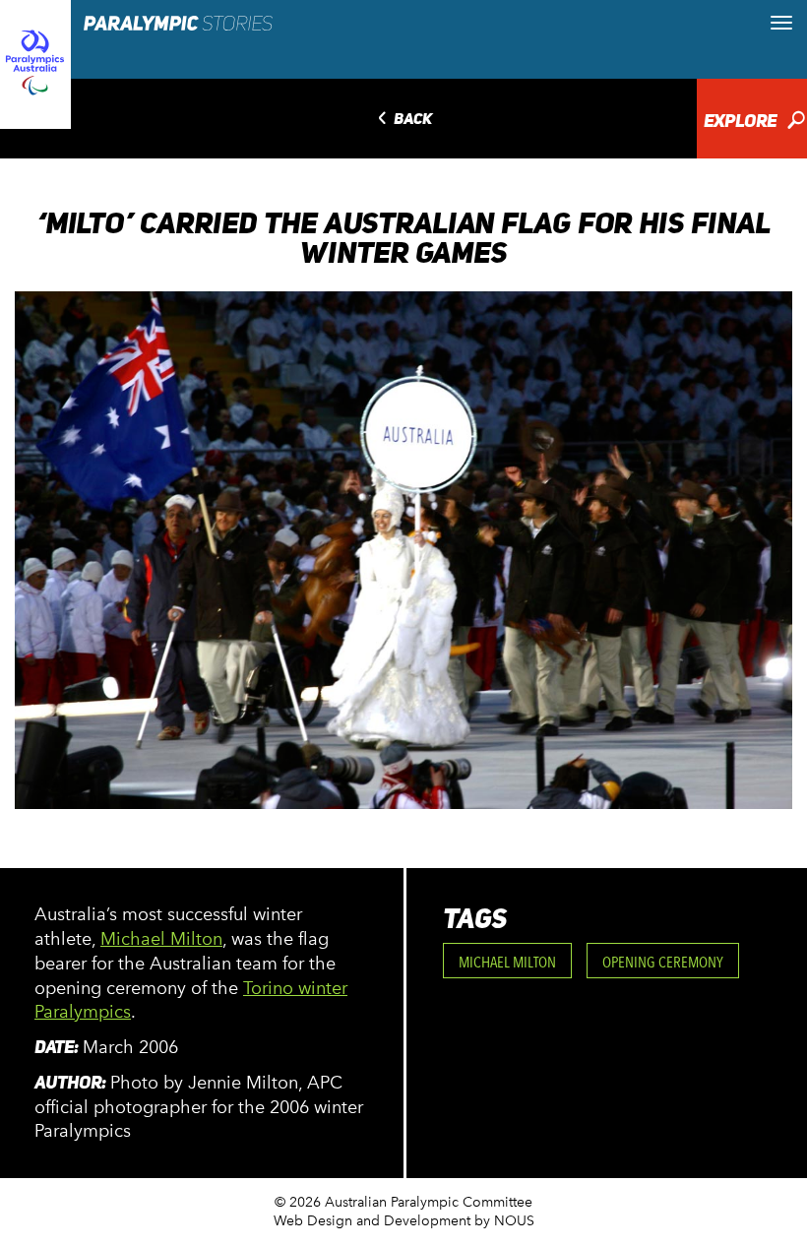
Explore (754, 122)
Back (403, 119)
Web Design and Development (372, 1221)
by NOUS (504, 1221)
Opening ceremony (662, 962)
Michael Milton (161, 939)
